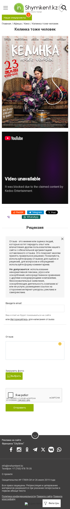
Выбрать (15, 376)
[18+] (35, 8)
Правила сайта (44, 496)
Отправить (19, 407)
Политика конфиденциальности (19, 496)
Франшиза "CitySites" (13, 443)
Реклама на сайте (11, 440)
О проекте (7, 474)
